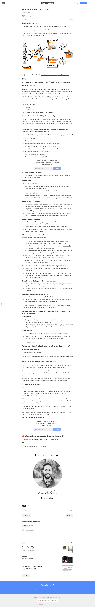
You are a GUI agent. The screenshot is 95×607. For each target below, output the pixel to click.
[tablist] (28, 525)
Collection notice (57, 597)
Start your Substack (44, 600)
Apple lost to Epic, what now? (29, 568)
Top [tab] (24, 543)
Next (68, 515)
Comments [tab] (25, 525)
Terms (51, 597)
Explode (24, 556)
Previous (27, 515)
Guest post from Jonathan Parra (29, 548)
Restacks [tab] (31, 525)
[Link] (20, 23)
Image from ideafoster (27, 71)
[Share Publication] (78, 3)
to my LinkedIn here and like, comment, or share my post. (42, 439)
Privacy (47, 597)
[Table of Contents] (2, 303)
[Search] (74, 3)
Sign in (90, 3)
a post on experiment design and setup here (55, 75)
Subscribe (83, 3)
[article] (47, 549)
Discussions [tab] (32, 543)
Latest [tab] (27, 543)
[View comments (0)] (28, 19)
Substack (41, 604)
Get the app (54, 600)
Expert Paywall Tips (28, 547)
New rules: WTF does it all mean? (32, 566)
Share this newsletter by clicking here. (34, 446)
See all (25, 576)
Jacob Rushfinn (29, 15)
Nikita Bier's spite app (27, 558)
